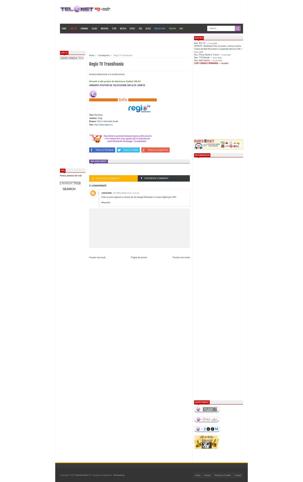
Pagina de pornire (139, 257)
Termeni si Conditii (223, 475)
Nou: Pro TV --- (205, 43)
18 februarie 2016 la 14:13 (126, 193)
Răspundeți (105, 202)
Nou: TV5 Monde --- (208, 57)
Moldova (104, 28)
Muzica (123, 28)
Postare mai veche (181, 257)
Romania (84, 28)
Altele (148, 28)
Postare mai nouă (97, 257)
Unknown (106, 193)
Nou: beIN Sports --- (208, 60)
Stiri (114, 28)
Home (64, 28)
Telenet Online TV (83, 475)
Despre (207, 475)
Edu (140, 28)
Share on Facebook (105, 150)
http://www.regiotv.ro (103, 124)
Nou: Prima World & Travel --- (212, 55)
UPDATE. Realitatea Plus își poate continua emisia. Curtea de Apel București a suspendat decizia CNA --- (218, 49)
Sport (132, 28)
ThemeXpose (119, 475)
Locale (94, 28)
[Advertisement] (132, 43)
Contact (238, 475)
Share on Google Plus (158, 150)
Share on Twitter (130, 150)
